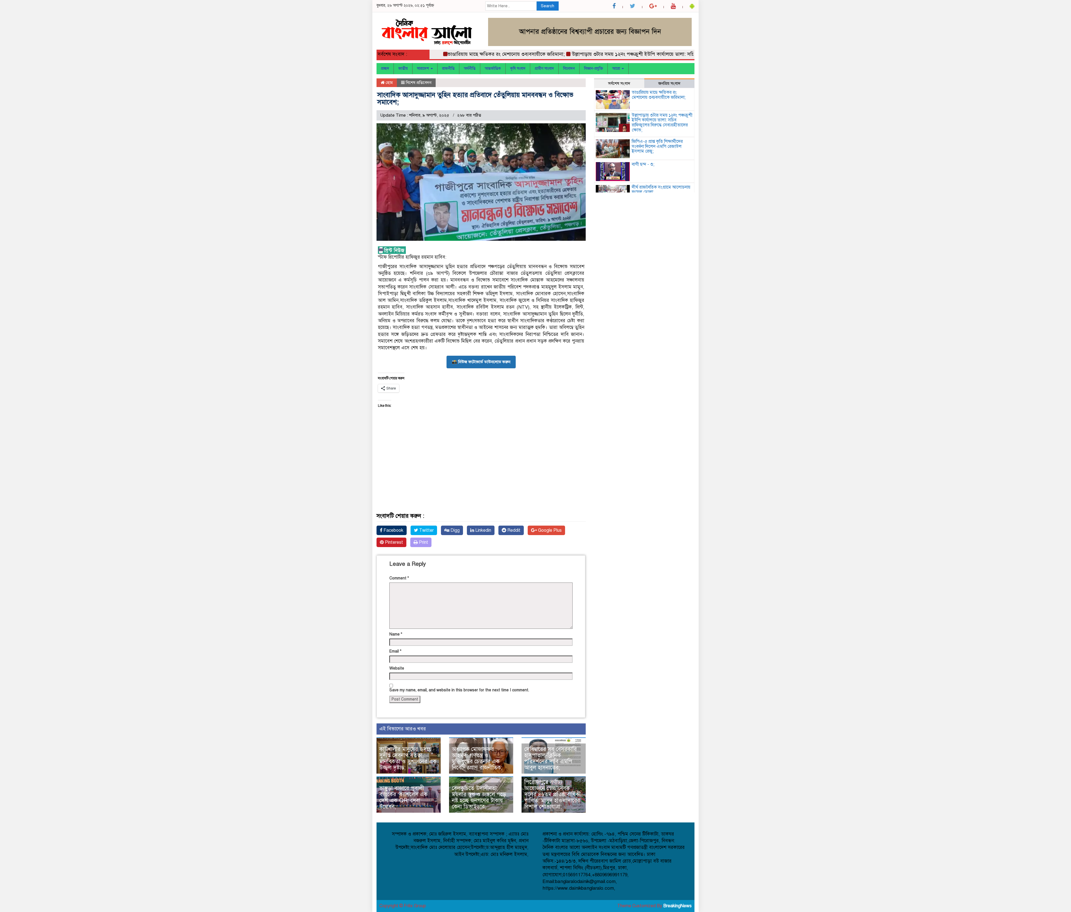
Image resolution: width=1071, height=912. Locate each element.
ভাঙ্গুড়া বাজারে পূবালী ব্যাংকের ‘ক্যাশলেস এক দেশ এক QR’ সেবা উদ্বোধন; (403, 797)
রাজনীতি (448, 68)
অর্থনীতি (470, 68)
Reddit (513, 530)
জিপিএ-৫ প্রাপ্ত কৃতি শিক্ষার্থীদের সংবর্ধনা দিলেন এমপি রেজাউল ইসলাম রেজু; (657, 146)
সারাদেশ (423, 68)
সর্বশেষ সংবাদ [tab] (619, 83)
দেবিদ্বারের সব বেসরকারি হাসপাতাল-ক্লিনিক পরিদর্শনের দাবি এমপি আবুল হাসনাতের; (550, 758)
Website (396, 668)
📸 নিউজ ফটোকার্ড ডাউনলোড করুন (481, 361)
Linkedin (482, 530)
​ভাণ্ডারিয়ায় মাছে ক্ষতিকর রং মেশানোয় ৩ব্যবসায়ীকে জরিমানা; (482, 54)
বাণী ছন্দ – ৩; (643, 164)
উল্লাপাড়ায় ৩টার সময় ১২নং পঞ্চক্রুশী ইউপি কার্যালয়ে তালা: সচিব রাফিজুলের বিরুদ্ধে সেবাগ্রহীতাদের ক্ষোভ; (650, 54)
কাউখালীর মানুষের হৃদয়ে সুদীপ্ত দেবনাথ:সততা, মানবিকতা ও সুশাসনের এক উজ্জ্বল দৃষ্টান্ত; (407, 758)
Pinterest (393, 542)
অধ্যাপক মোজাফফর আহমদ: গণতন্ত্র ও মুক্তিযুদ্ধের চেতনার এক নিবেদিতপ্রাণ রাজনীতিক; (477, 758)
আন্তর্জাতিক (493, 68)
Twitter (426, 530)
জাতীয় (403, 68)
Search (547, 5)
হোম (389, 82)
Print (423, 542)
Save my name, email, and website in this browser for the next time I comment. (459, 690)
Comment (399, 578)
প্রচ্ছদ (385, 68)
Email (395, 651)
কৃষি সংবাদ (517, 68)
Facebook (392, 530)
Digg (454, 530)
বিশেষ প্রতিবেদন (418, 82)
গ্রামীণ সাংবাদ (544, 68)
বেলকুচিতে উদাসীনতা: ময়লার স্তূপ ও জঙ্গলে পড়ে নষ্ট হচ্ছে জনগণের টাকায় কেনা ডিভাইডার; (479, 797)
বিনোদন (569, 68)
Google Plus (549, 530)
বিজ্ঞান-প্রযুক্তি (593, 68)
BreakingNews (677, 906)
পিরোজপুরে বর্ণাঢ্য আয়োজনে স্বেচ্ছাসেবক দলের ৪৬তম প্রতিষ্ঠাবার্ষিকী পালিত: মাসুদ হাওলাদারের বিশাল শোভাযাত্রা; (552, 794)
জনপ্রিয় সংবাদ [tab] (669, 83)
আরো (616, 68)
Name (395, 634)
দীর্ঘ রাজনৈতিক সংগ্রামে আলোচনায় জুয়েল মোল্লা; (661, 189)
